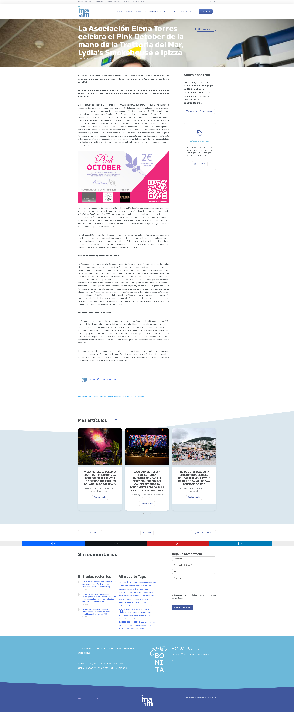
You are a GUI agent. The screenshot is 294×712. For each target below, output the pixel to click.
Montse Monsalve (125, 619)
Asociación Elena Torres (88, 397)
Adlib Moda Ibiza (145, 583)
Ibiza (124, 397)
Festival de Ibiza (141, 602)
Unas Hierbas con (132, 629)
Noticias (94, 58)
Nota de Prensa (129, 621)
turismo (121, 629)
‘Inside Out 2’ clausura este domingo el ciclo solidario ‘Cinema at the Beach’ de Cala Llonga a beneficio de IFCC (194, 478)
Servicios (140, 11)
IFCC (121, 616)
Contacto (185, 11)
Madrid (141, 616)
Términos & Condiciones (208, 697)
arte (154, 583)
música (135, 619)
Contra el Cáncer (106, 397)
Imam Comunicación (102, 379)
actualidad (126, 582)
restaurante (123, 625)
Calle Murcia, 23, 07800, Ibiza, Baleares (101, 663)
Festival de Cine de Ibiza (126, 602)
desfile (146, 592)
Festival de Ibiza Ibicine (126, 606)
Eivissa (142, 596)
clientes (147, 586)
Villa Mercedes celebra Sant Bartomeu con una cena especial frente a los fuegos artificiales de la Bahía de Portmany (100, 478)
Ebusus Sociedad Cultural (129, 596)
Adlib (136, 583)
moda (147, 616)
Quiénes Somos (124, 11)
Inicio (212, 2)
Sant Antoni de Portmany (137, 625)
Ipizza (129, 397)
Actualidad (170, 11)
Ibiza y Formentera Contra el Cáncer (140, 612)
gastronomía (148, 606)
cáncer (140, 592)
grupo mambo (124, 609)
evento (150, 595)
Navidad (141, 619)
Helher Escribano (136, 609)
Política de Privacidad (192, 697)
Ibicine (146, 609)
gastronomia (139, 606)
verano (142, 629)
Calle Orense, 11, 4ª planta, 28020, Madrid (102, 667)
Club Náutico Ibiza (126, 589)
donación (118, 397)
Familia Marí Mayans (141, 599)
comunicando (124, 592)
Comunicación (141, 589)
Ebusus (152, 592)
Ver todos (114, 419)
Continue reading (100, 497)
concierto (133, 592)
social (149, 625)
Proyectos (155, 11)
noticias (144, 622)
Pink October (138, 397)
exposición (129, 599)
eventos (121, 599)
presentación (152, 622)
